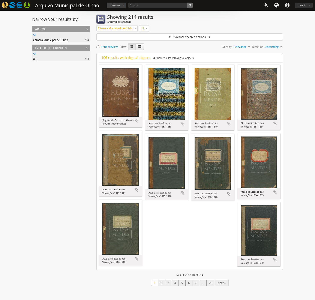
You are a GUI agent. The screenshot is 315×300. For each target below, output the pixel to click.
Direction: (258, 47)
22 (210, 283)
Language (276, 5)
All (34, 35)
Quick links (287, 5)
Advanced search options (189, 37)
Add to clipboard (137, 120)
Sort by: (227, 47)
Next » (222, 283)
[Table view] (140, 47)
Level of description (50, 47)
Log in (302, 5)
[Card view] (132, 47)
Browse (115, 5)
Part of (39, 29)
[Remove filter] (135, 28)
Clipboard (265, 5)
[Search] (190, 5)
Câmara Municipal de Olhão (50, 40)
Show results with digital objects (174, 58)
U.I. (35, 59)
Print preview (109, 47)
